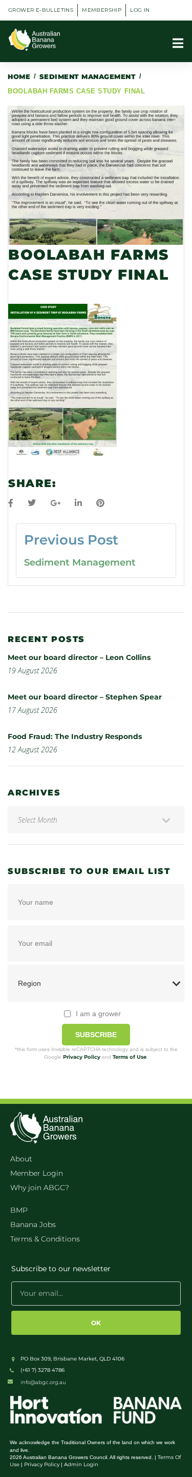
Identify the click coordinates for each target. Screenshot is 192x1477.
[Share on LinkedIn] (78, 503)
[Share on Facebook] (10, 503)
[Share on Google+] (55, 503)
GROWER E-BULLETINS (40, 10)
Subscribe (96, 1035)
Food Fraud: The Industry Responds (75, 736)
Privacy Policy (81, 1057)
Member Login (36, 1173)
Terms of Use (129, 1057)
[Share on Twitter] (32, 503)
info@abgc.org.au (43, 1382)
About (21, 1158)
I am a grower (98, 1013)
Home (19, 76)
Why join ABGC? (39, 1187)
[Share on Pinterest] (100, 503)
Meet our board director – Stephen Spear (85, 697)
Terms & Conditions (45, 1238)
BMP (19, 1210)
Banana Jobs (33, 1224)
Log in (140, 10)
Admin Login (81, 1464)
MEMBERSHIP (101, 10)
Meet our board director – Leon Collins (79, 657)
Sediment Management (87, 76)
